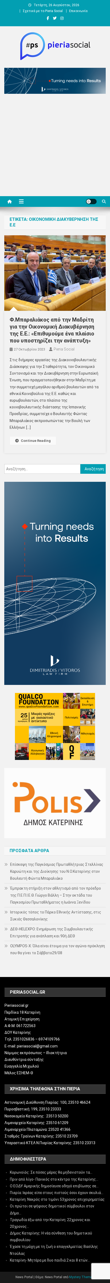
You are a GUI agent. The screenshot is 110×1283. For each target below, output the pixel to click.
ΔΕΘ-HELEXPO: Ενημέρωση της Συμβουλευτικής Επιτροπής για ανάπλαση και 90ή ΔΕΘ (51, 932)
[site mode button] (91, 201)
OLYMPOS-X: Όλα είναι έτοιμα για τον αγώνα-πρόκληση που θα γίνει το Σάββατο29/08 (57, 949)
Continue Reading (36, 441)
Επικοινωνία (78, 11)
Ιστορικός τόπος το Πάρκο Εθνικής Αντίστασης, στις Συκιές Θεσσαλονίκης (55, 915)
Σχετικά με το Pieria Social (43, 11)
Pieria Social (64, 349)
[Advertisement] (55, 146)
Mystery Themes (81, 1277)
